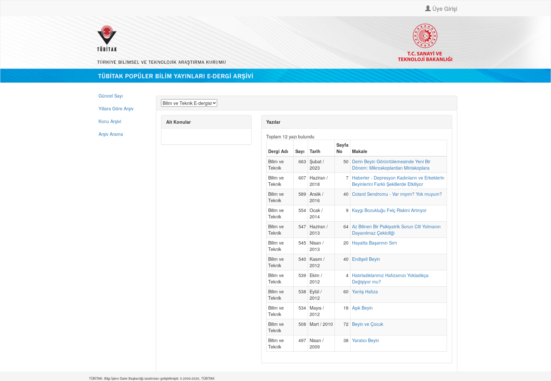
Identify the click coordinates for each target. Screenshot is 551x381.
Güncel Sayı (111, 95)
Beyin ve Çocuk (367, 324)
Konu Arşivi (110, 121)
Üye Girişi (444, 8)
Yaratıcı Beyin (365, 340)
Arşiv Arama (111, 134)
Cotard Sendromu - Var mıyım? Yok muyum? (397, 194)
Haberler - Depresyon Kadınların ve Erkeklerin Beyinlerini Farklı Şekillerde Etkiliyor (398, 180)
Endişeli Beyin (366, 259)
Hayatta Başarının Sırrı (374, 242)
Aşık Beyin (362, 307)
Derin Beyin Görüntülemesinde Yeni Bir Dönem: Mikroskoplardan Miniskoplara (391, 164)
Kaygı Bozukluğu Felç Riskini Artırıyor (389, 210)
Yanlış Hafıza (365, 291)
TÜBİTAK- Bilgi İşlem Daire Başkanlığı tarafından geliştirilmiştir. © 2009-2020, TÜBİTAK (152, 378)
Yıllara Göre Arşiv (116, 108)
